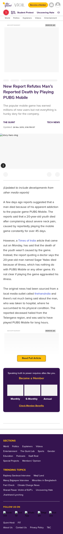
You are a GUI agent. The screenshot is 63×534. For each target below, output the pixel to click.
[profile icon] (58, 5)
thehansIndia (43, 293)
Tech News (53, 122)
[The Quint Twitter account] (18, 514)
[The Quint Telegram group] (42, 514)
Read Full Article (31, 358)
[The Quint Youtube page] (53, 514)
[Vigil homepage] (19, 6)
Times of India (27, 240)
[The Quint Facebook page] (8, 514)
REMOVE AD (50, 25)
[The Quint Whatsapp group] (30, 514)
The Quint (9, 122)
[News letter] (51, 5)
